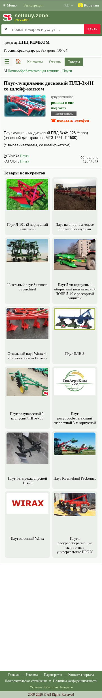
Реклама (32, 675)
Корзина (89, 5)
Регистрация (33, 5)
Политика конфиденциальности (75, 681)
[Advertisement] (51, 616)
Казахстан (51, 687)
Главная (14, 675)
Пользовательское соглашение (26, 681)
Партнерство (53, 675)
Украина (36, 687)
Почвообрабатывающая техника (34, 71)
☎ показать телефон (70, 120)
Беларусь (66, 687)
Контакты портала (81, 675)
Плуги (67, 71)
